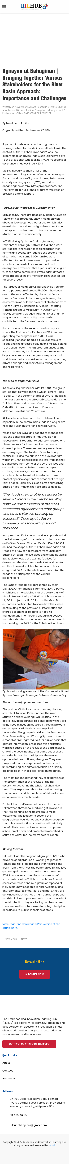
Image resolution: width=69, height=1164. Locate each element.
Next (24, 939)
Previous (11, 939)
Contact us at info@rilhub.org (29, 1044)
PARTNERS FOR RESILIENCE (37, 113)
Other (19, 113)
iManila (52, 1145)
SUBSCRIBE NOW (34, 974)
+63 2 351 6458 (17, 1115)
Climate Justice (25, 110)
